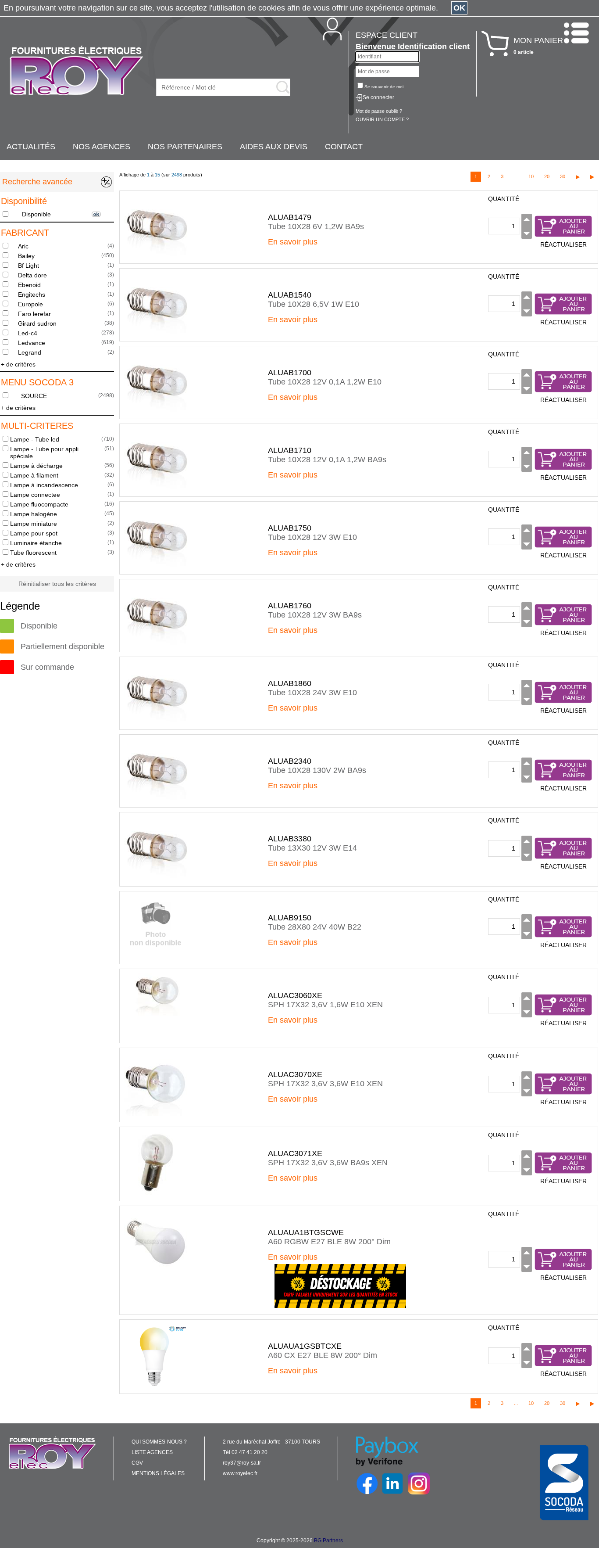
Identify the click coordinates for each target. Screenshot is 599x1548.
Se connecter (378, 97)
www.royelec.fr (240, 1473)
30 (562, 176)
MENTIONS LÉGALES (158, 1473)
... (516, 176)
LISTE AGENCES (152, 1452)
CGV (137, 1463)
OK (459, 8)
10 (531, 176)
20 (546, 176)
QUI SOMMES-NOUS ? (159, 1442)
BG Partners (328, 1540)
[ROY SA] (76, 71)
